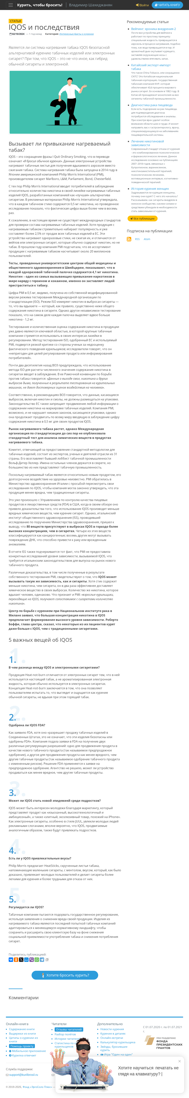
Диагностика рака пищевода (152, 105)
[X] (21, 959)
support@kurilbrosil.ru (23, 1074)
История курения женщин (150, 189)
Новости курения (112, 1029)
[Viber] (31, 959)
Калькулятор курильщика (117, 1042)
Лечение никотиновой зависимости (147, 143)
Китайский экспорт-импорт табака (151, 67)
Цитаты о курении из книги (23, 1039)
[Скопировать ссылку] (47, 959)
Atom (147, 239)
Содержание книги (22, 1029)
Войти (144, 5)
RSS (137, 239)
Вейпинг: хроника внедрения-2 (153, 29)
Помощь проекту (22, 1046)
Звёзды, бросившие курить (113, 1048)
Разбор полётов (65, 1034)
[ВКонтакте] (11, 959)
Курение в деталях (113, 1033)
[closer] (179, 1061)
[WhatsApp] (37, 959)
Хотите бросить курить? (67, 975)
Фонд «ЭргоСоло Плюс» (37, 1087)
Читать (169, 5)
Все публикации (143, 218)
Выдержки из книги (22, 1033)
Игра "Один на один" (118, 1054)
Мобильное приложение (29, 1051)
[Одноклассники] (16, 959)
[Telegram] (42, 959)
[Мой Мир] (26, 959)
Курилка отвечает (24, 1055)
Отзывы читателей (69, 1029)
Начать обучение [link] (138, 1085)
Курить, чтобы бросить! (39, 4)
